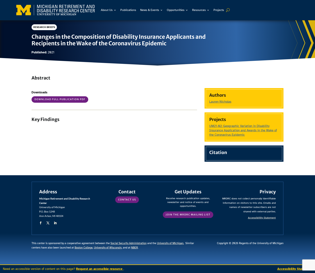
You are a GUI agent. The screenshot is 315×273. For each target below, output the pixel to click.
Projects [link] (218, 10)
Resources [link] (199, 10)
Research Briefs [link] (44, 27)
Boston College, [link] (84, 247)
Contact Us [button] (127, 199)
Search (228, 10)
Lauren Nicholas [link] (220, 102)
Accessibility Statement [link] (294, 269)
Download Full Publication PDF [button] (59, 99)
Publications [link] (128, 10)
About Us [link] (107, 10)
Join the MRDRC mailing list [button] (188, 214)
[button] (41, 223)
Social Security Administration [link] (128, 243)
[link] (55, 10)
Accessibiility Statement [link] (262, 217)
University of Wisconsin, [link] (108, 247)
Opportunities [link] (175, 10)
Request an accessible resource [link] (99, 269)
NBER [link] (134, 247)
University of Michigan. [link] (170, 243)
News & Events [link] (149, 10)
